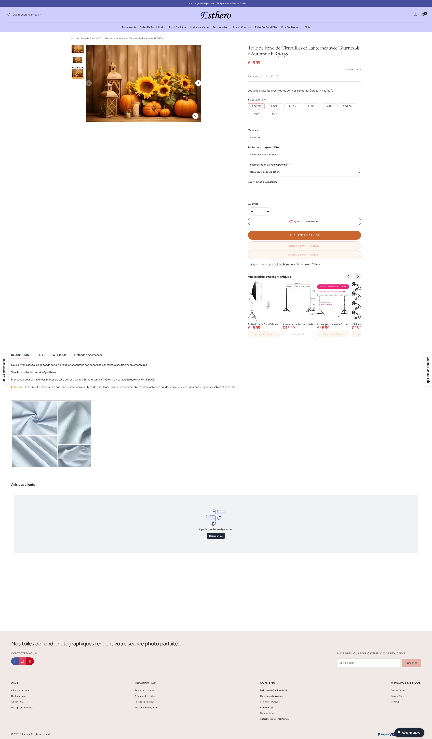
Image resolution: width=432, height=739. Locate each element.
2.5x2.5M (347, 106)
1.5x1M (274, 106)
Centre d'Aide (397, 690)
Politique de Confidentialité (273, 690)
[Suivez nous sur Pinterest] (30, 661)
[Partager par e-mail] (277, 76)
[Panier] (423, 14)
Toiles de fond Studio (152, 27)
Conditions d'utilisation (271, 696)
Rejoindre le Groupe (270, 701)
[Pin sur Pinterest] (266, 76)
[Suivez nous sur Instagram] (22, 661)
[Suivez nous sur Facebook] (15, 661)
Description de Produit (22, 707)
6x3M (275, 113)
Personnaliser (220, 27)
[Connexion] (415, 14)
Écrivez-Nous (397, 696)
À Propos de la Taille (145, 696)
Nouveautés (129, 27)
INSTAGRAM (105, 379)
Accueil (75, 38)
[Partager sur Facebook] (262, 76)
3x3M (256, 113)
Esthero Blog (266, 707)
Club (307, 27)
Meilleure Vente (199, 27)
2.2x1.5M (256, 106)
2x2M (311, 106)
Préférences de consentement (274, 719)
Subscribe (411, 663)
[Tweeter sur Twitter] (271, 76)
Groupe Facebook (278, 264)
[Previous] (348, 276)
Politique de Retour (144, 701)
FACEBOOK (148, 379)
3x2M (329, 106)
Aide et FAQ (17, 701)
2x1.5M (292, 106)
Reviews (395, 701)
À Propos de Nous (20, 690)
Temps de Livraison (144, 690)
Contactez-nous (19, 696)
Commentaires (267, 713)
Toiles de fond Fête (266, 27)
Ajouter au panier (264, 334)
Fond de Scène (177, 27)
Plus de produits (291, 27)
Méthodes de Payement (146, 707)
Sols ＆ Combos (242, 27)
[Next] (198, 83)
